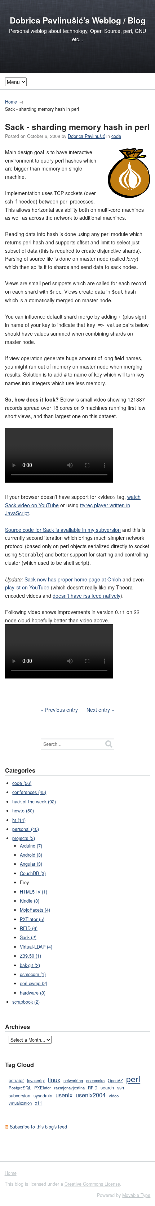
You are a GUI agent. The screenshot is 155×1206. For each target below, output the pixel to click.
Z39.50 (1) (30, 956)
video (114, 1095)
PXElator (42, 1088)
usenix (64, 1095)
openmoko (95, 1080)
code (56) (21, 783)
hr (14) (19, 820)
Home (11, 101)
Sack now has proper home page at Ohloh (73, 579)
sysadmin (43, 1095)
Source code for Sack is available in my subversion (63, 529)
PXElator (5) (32, 919)
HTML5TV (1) (33, 891)
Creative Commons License (92, 1184)
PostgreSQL (20, 1088)
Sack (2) (28, 937)
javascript (36, 1080)
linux (54, 1079)
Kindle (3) (29, 901)
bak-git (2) (30, 965)
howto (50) (23, 810)
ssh (120, 1087)
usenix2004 (91, 1095)
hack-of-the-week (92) (34, 801)
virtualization (20, 1103)
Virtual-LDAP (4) (36, 947)
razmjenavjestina (69, 1088)
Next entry (98, 709)
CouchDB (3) (33, 873)
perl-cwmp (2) (33, 983)
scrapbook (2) (26, 1002)
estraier (16, 1080)
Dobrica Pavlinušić (86, 136)
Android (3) (31, 855)
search (107, 1087)
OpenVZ (115, 1080)
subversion (19, 1095)
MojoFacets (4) (35, 910)
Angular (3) (31, 864)
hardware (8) (32, 992)
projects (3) (23, 838)
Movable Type (136, 1195)
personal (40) (25, 829)
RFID (92, 1088)
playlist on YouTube (27, 587)
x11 (38, 1103)
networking (73, 1080)
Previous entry (61, 709)
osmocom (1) (33, 974)
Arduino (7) (31, 845)
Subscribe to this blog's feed (38, 1126)
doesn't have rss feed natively (86, 595)
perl (133, 1078)
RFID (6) (28, 928)
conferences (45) (29, 792)
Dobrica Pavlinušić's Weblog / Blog (78, 20)
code (116, 136)
